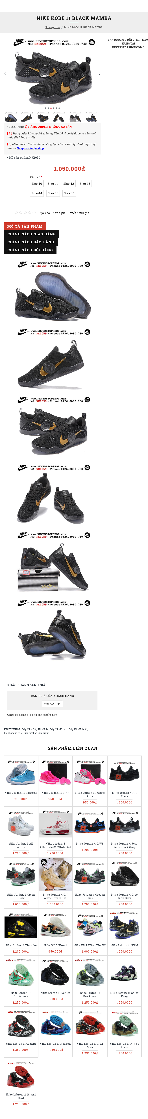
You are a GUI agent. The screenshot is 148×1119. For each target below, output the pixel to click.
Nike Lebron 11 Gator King (124, 994)
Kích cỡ (35, 177)
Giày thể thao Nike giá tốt (36, 732)
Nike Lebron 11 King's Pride (124, 1045)
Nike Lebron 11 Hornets (55, 1043)
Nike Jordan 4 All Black (124, 794)
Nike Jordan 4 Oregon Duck (90, 896)
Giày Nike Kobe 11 (59, 729)
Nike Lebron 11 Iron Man (90, 1045)
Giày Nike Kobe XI (78, 729)
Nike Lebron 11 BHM (124, 945)
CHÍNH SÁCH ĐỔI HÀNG (30, 250)
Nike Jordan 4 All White (21, 845)
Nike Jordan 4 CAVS (90, 843)
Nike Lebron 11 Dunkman (90, 994)
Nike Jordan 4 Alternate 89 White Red (55, 845)
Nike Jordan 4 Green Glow (21, 896)
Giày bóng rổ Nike (13, 732)
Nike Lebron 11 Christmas (21, 994)
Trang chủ (52, 27)
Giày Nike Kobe (40, 729)
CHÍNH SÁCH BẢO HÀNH (31, 242)
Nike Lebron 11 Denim (55, 993)
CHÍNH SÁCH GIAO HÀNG (31, 234)
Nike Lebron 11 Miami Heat (21, 1096)
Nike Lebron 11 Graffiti (21, 1043)
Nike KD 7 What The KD (90, 945)
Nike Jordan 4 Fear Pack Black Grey (124, 845)
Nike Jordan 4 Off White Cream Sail (55, 896)
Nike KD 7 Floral (55, 945)
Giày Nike (27, 729)
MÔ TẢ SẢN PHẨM (25, 226)
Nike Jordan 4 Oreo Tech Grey (124, 896)
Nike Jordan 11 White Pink (90, 794)
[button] (5, 73)
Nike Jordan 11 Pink (55, 792)
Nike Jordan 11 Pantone (21, 792)
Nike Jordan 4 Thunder (21, 945)
